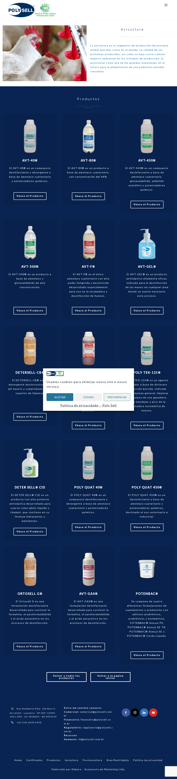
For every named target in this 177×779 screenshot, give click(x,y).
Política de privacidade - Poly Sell (88, 405)
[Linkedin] (144, 712)
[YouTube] (153, 712)
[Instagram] (135, 712)
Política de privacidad (148, 760)
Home (18, 760)
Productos (54, 760)
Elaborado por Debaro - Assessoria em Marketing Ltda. (88, 769)
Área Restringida (118, 760)
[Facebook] (126, 712)
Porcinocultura (92, 760)
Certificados (34, 760)
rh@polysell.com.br (91, 739)
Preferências (117, 397)
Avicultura (71, 760)
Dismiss (88, 397)
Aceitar (59, 397)
